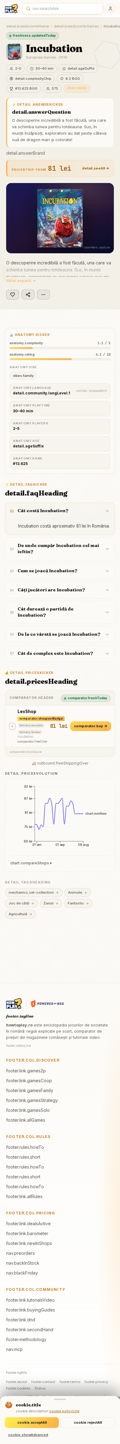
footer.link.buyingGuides (30, 1309)
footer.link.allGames (25, 1120)
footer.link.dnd (20, 1319)
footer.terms (70, 1382)
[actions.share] (28, 295)
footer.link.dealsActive (28, 1223)
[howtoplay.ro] (11, 8)
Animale (77, 892)
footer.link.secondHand (29, 1329)
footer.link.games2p (26, 1070)
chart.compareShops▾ (31, 863)
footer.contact (43, 1382)
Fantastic (78, 903)
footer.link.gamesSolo (28, 1110)
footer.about (16, 1382)
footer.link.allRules (24, 1196)
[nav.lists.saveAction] (12, 295)
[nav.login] (110, 8)
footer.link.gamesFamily (29, 1090)
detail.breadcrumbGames (76, 26)
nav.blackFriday (22, 1272)
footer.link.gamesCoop (29, 1080)
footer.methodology (26, 1339)
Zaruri (50, 903)
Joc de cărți (21, 903)
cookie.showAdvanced (28, 1435)
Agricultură (20, 914)
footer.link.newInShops (29, 1243)
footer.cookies (18, 1388)
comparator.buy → (90, 726)
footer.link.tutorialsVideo (30, 1300)
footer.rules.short (23, 1157)
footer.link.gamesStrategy (32, 1100)
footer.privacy (96, 1382)
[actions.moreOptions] (43, 295)
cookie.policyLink (64, 1411)
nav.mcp (14, 1349)
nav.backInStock (22, 1263)
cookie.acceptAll (32, 1422)
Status (40, 1388)
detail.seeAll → (95, 168)
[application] (60, 818)
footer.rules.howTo (25, 1147)
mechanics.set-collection (34, 892)
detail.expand (18, 280)
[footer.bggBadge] (47, 1003)
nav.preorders (20, 1253)
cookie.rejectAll (88, 1422)
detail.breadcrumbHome (27, 26)
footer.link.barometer (27, 1233)
